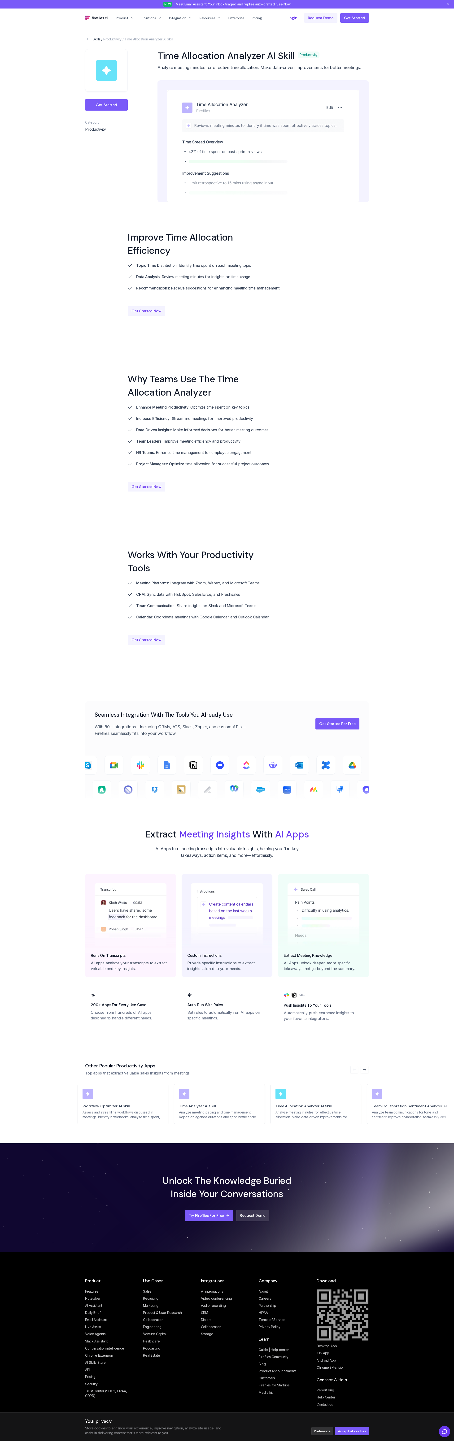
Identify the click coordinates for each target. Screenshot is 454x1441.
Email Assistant (96, 1320)
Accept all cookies (352, 1431)
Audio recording (213, 1305)
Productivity (112, 39)
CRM (204, 1313)
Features (91, 1291)
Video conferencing (216, 1298)
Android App (326, 1360)
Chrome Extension (99, 1355)
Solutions (149, 18)
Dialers (206, 1320)
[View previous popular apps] (354, 1069)
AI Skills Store (95, 1362)
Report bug (325, 1390)
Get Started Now (146, 310)
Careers (265, 1298)
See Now (283, 4)
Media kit (266, 1392)
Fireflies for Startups (274, 1385)
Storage (207, 1334)
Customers (267, 1378)
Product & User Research (162, 1313)
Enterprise (236, 18)
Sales (147, 1291)
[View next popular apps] (364, 1069)
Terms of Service (272, 1320)
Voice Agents (95, 1334)
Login (292, 17)
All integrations (212, 1291)
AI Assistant (93, 1305)
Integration (177, 18)
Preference (322, 1431)
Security (91, 1384)
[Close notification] (448, 4)
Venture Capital (154, 1334)
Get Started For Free (337, 723)
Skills (96, 39)
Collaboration (153, 1320)
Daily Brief (93, 1313)
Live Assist (93, 1327)
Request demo (321, 17)
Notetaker (92, 1298)
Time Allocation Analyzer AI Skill (149, 39)
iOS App (323, 1353)
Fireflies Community (273, 1357)
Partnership (267, 1305)
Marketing (150, 1305)
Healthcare (151, 1341)
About (263, 1291)
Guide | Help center (274, 1350)
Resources (207, 18)
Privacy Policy (269, 1327)
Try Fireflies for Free (206, 1215)
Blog (262, 1364)
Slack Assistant (96, 1341)
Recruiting (150, 1298)
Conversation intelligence (104, 1348)
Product (122, 18)
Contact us (325, 1404)
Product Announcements (277, 1371)
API (87, 1370)
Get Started (354, 17)
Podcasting (151, 1348)
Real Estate (151, 1355)
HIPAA (263, 1313)
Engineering (152, 1327)
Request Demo (253, 1215)
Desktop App (327, 1346)
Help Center (326, 1397)
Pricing (257, 18)
